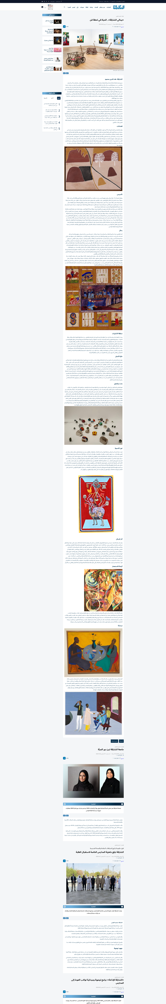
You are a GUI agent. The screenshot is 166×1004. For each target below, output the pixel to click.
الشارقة (121, 741)
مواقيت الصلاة (106, 1)
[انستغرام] (44, 1)
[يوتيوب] (42, 1)
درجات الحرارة (101, 1)
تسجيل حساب (52, 1)
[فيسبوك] (48, 1)
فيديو (73, 7)
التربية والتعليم (117, 747)
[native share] (64, 26)
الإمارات (109, 7)
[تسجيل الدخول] (61, 1)
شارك (67, 26)
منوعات (82, 7)
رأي (77, 7)
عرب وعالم (102, 7)
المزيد (69, 7)
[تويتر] (46, 1)
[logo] (119, 7)
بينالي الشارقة (114, 741)
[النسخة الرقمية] (50, 7)
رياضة (91, 7)
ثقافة (87, 7)
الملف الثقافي (118, 16)
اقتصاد (96, 7)
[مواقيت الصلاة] (42, 7)
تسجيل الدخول (58, 1)
